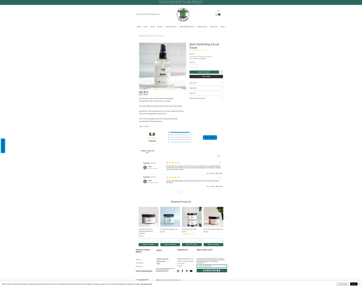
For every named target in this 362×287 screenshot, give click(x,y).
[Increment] (197, 65)
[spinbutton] (194, 65)
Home (141, 36)
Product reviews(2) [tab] (147, 151)
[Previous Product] (136, 217)
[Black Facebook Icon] (182, 270)
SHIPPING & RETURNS (162, 259)
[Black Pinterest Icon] (186, 270)
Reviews (3, 146)
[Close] (360, 283)
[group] (181, 226)
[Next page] (185, 193)
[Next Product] (226, 217)
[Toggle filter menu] (218, 156)
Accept (354, 284)
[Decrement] (191, 65)
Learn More (202, 58)
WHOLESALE (139, 266)
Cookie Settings (342, 284)
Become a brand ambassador (144, 271)
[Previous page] (176, 193)
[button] (218, 14)
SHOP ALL (138, 259)
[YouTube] (191, 270)
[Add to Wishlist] (221, 72)
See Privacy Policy (146, 284)
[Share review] (219, 163)
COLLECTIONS (139, 263)
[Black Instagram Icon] (178, 270)
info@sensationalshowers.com (185, 259)
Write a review (210, 137)
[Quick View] (148, 217)
